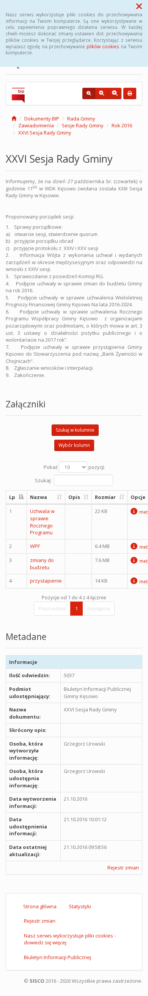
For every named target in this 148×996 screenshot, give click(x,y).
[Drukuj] (129, 93)
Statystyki (80, 906)
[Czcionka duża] (114, 93)
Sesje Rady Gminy (83, 125)
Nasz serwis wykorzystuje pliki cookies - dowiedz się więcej (70, 939)
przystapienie (46, 580)
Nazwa (38, 497)
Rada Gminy (81, 118)
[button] (139, 6)
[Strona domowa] (13, 118)
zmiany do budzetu (42, 564)
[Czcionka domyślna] (88, 93)
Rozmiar (105, 497)
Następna (98, 608)
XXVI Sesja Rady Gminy (44, 132)
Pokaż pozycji (74, 467)
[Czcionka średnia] (101, 93)
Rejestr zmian (123, 867)
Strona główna (40, 906)
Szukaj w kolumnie (75, 430)
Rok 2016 (122, 125)
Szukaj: (43, 480)
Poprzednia (52, 608)
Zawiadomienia (36, 125)
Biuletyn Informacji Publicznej (57, 957)
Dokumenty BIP (41, 118)
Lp (12, 497)
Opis (74, 497)
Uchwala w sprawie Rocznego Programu (42, 522)
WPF (35, 546)
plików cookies (103, 46)
